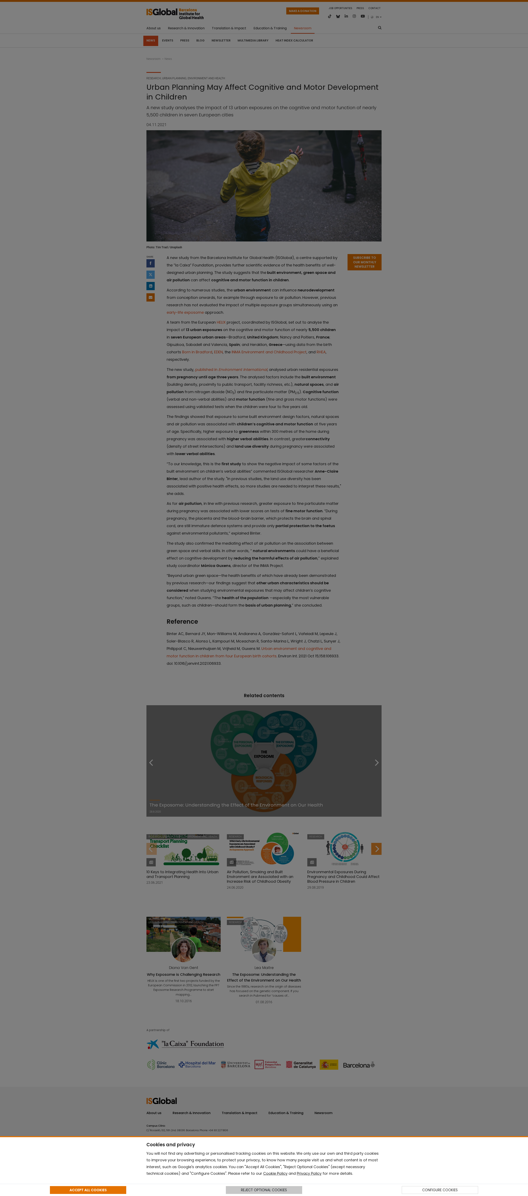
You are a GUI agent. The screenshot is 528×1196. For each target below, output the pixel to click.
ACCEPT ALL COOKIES (88, 1190)
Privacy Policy (309, 1173)
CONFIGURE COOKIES (440, 1190)
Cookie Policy (275, 1173)
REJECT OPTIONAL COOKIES (264, 1190)
